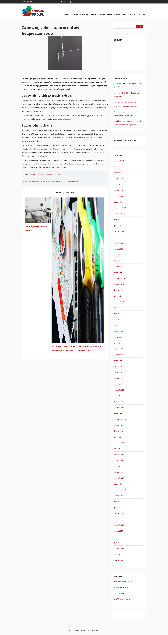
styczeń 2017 (118, 543)
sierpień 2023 (118, 219)
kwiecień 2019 (119, 390)
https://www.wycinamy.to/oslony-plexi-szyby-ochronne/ (53, 149)
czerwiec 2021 (119, 319)
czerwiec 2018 (119, 443)
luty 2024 (117, 184)
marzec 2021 (118, 337)
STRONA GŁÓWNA (71, 14)
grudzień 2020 (119, 355)
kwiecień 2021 (119, 331)
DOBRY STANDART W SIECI (110, 14)
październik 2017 (120, 490)
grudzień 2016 (119, 548)
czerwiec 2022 (119, 302)
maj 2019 (117, 384)
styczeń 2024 (118, 190)
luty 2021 (117, 343)
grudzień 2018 (119, 407)
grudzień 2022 (119, 266)
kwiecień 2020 (119, 366)
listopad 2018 (118, 413)
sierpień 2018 (118, 431)
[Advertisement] (128, 55)
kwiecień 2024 (119, 172)
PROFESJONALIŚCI (121, 593)
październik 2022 (120, 278)
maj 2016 (117, 554)
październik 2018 (120, 419)
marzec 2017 (118, 531)
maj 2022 (117, 308)
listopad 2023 (118, 202)
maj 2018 (117, 449)
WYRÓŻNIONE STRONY (88, 14)
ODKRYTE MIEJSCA (129, 14)
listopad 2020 (118, 360)
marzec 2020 (118, 372)
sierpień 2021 (118, 313)
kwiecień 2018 (119, 454)
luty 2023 (117, 255)
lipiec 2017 (117, 507)
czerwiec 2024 (119, 161)
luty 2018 (117, 466)
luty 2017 (117, 537)
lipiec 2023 (117, 225)
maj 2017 (117, 519)
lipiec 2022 (117, 296)
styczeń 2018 (118, 472)
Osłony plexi (59, 182)
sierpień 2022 (118, 290)
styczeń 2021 (118, 349)
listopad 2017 (118, 484)
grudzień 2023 (119, 196)
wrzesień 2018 (119, 425)
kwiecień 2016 (119, 560)
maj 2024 (117, 167)
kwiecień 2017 (119, 525)
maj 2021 (117, 325)
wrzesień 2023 (119, 214)
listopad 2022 (118, 272)
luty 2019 (117, 396)
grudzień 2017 (119, 478)
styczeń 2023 (118, 261)
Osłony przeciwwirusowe (72, 182)
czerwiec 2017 (119, 513)
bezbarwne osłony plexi (48, 182)
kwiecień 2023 (119, 243)
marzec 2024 (118, 178)
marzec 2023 (118, 249)
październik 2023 (120, 208)
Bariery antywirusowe (33, 182)
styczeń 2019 (118, 402)
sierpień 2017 (118, 501)
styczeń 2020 (118, 378)
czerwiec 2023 (119, 231)
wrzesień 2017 (119, 496)
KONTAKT (142, 14)
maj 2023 (117, 237)
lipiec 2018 (117, 437)
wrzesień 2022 (119, 284)
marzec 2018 (118, 460)
